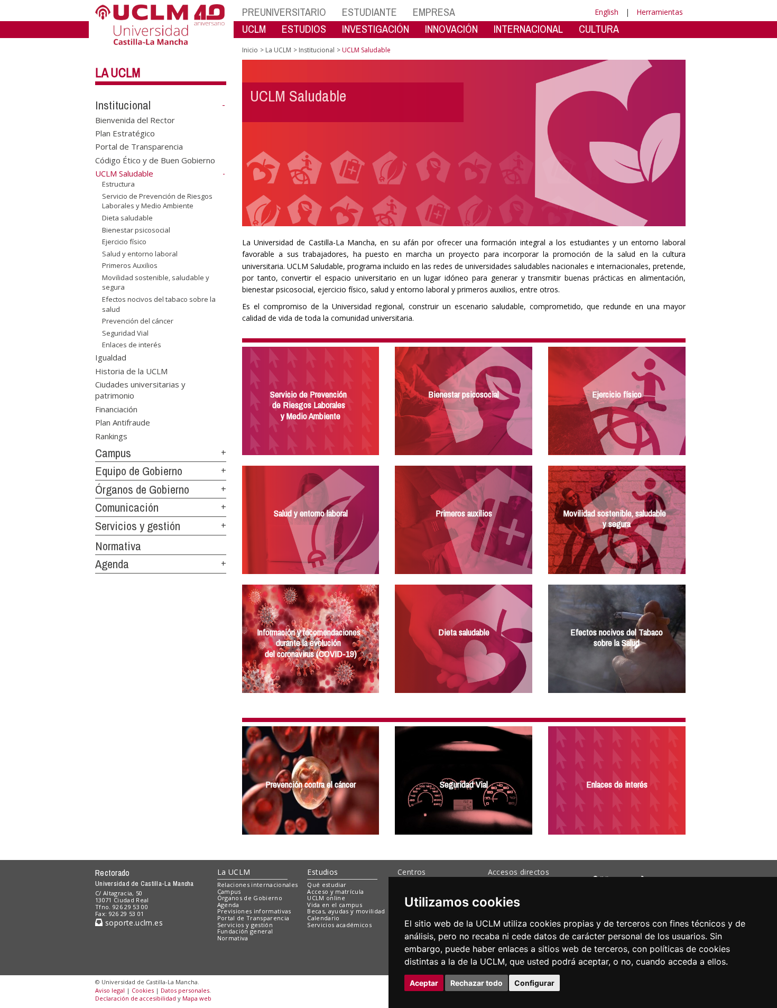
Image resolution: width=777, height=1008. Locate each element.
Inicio (250, 49)
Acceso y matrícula (335, 891)
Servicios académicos (339, 925)
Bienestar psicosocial (136, 229)
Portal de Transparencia (139, 146)
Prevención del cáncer (137, 321)
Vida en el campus (334, 905)
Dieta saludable (127, 218)
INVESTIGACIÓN (375, 29)
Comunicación (127, 507)
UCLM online (326, 898)
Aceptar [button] (424, 982)
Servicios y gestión (137, 526)
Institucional (123, 105)
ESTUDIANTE (369, 12)
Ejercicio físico (124, 241)
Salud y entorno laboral (140, 253)
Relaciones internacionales (257, 885)
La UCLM (118, 72)
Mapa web (196, 998)
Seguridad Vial (125, 333)
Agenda (112, 564)
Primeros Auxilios (130, 265)
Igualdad (110, 357)
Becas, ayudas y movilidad (346, 911)
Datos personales (185, 990)
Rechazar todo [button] (476, 982)
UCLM (254, 29)
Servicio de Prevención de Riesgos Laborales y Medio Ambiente (157, 200)
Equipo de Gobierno (138, 471)
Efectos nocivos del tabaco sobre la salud (159, 303)
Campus (113, 453)
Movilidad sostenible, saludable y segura (155, 282)
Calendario (323, 918)
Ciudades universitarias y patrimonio (140, 389)
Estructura (118, 184)
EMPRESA (434, 12)
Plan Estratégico (125, 133)
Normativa (118, 546)
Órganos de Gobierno (142, 489)
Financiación (116, 408)
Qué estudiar (326, 885)
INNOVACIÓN (451, 29)
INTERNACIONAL (528, 29)
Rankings (111, 435)
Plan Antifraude (122, 422)
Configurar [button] (534, 982)
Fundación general (245, 931)
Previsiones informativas (254, 911)
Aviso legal (110, 990)
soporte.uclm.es (133, 923)
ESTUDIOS (304, 29)
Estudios (322, 872)
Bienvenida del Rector (135, 119)
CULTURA (599, 29)
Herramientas (659, 12)
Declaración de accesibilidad (135, 998)
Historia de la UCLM (131, 370)
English (606, 12)
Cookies (143, 990)
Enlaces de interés (131, 344)
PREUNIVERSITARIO (284, 12)
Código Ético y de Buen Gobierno (155, 159)
